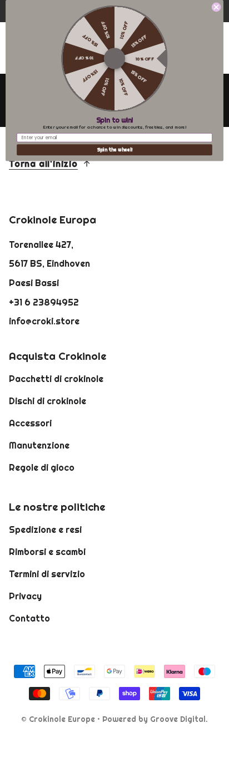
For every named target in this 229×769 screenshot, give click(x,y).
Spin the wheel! (115, 149)
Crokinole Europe (62, 719)
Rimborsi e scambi (47, 551)
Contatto (29, 618)
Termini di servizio (47, 573)
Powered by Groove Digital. (155, 719)
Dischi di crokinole (47, 400)
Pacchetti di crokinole (56, 378)
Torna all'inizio (43, 163)
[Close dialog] (216, 7)
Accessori (30, 423)
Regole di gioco (41, 467)
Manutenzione (39, 445)
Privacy (25, 596)
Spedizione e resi (45, 529)
